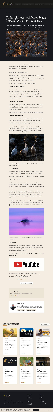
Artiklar (29, 400)
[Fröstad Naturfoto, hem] (8, 4)
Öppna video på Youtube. (26, 283)
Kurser (31, 4)
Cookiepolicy (42, 401)
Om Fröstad (48, 4)
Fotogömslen (25, 4)
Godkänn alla (35, 409)
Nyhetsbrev (30, 404)
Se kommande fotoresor (31, 310)
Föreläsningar (30, 403)
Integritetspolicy (42, 400)
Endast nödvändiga (44, 409)
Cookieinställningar (43, 403)
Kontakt (41, 397)
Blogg (41, 398)
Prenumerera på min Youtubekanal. (17, 279)
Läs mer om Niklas (21, 310)
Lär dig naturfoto (39, 4)
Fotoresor (18, 4)
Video (28, 401)
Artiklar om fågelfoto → (15, 295)
